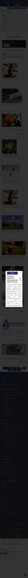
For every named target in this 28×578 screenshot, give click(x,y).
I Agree (12, 273)
